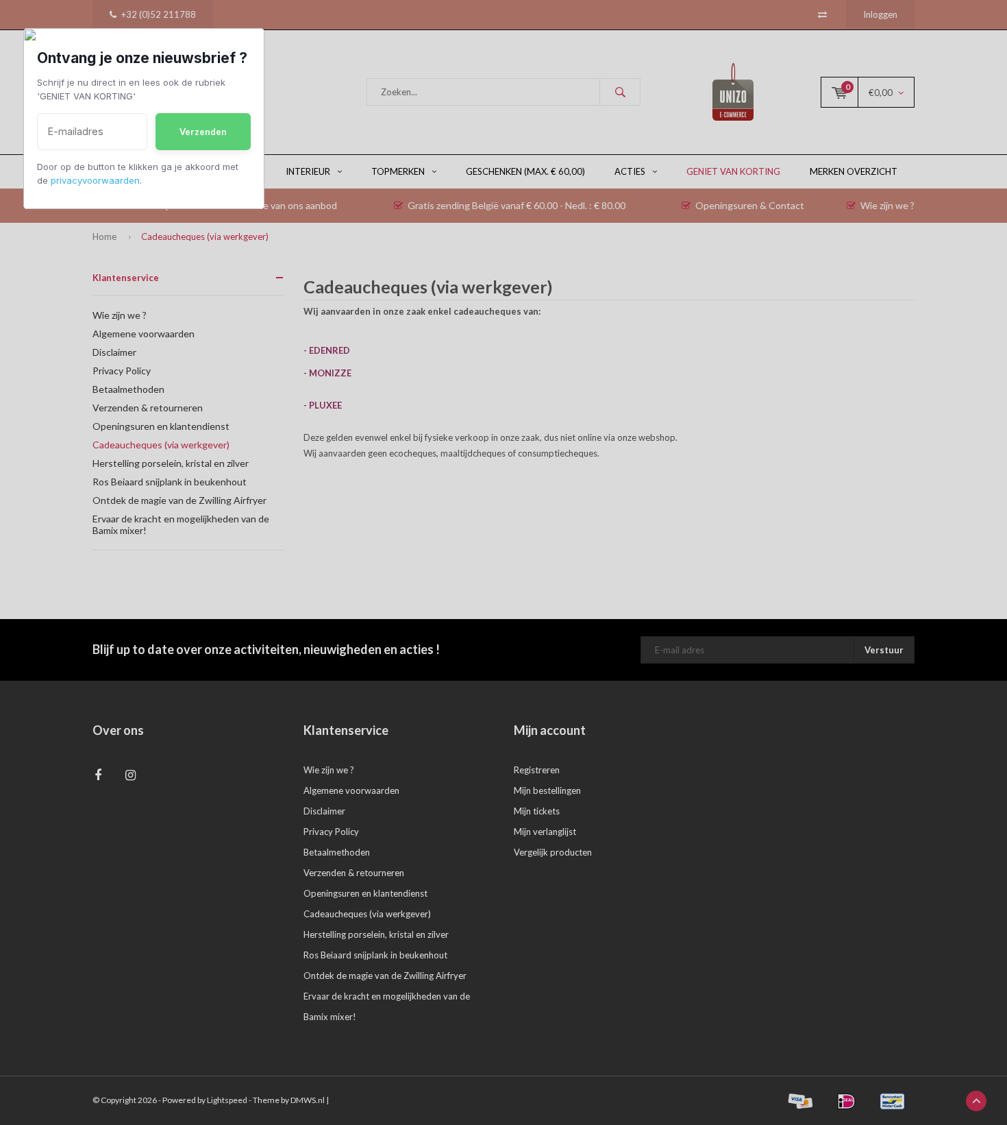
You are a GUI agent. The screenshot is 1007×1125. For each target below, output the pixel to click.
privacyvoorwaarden (95, 180)
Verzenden (203, 131)
